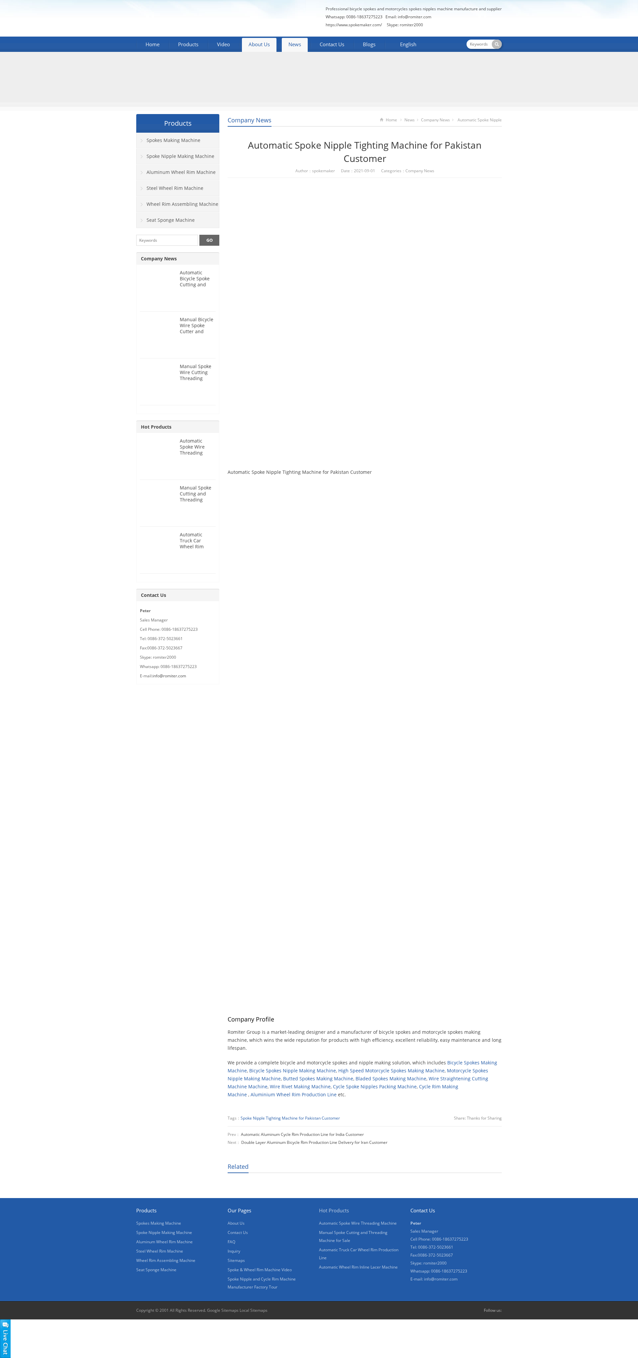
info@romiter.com (169, 676)
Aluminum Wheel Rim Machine (181, 172)
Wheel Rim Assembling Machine (182, 204)
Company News (249, 120)
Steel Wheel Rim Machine (175, 188)
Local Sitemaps (253, 1310)
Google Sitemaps (223, 1310)
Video (223, 44)
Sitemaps (236, 1260)
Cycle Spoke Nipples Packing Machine (375, 1086)
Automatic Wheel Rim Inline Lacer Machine (358, 1267)
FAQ (231, 1242)
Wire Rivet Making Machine (300, 1086)
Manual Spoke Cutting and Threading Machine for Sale (195, 499)
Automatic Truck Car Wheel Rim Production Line (197, 543)
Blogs (369, 44)
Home (153, 44)
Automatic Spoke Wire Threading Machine (192, 450)
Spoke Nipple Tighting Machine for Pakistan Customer (290, 1118)
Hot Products (156, 427)
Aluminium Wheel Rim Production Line (294, 1094)
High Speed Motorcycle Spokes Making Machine (391, 1070)
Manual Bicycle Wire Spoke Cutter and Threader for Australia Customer (196, 334)
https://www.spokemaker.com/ (354, 25)
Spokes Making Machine (173, 140)
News (294, 44)
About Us (259, 44)
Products (188, 44)
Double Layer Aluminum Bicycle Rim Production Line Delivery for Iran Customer (314, 1142)
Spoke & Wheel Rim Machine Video (260, 1270)
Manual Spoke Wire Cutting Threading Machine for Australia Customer (195, 381)
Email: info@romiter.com (408, 17)
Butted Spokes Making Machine (318, 1078)
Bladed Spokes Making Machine (391, 1078)
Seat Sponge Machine (171, 220)
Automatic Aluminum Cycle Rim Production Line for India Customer (302, 1134)
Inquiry (234, 1251)
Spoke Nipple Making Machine (180, 156)
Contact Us (332, 44)
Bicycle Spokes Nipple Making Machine (292, 1070)
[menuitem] (405, 45)
